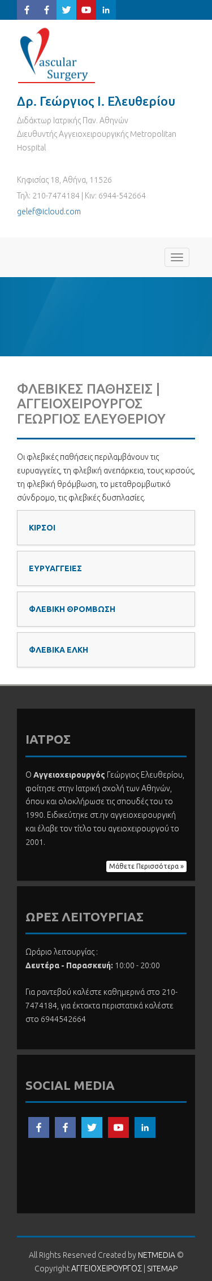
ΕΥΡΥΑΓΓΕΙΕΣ (55, 568)
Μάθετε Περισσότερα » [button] (146, 866)
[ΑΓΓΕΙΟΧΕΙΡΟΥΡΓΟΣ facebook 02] (65, 1126)
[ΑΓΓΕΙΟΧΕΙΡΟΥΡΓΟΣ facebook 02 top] (47, 9)
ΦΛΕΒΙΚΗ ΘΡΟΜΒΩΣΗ (72, 609)
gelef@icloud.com (49, 211)
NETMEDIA (156, 1255)
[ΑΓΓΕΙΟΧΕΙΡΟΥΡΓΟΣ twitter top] (66, 9)
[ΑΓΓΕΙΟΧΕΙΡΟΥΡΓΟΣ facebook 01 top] (27, 9)
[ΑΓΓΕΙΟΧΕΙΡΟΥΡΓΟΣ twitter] (92, 1126)
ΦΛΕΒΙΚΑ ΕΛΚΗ (58, 649)
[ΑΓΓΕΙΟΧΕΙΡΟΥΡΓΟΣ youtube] (118, 1126)
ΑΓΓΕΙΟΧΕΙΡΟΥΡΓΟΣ (59, 55)
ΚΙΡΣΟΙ (42, 527)
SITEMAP (162, 1268)
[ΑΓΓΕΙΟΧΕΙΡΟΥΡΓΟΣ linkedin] (145, 1126)
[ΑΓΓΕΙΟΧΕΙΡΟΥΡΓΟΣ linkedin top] (106, 9)
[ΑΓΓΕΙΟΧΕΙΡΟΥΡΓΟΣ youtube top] (86, 9)
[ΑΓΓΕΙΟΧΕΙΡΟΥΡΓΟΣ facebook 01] (38, 1126)
